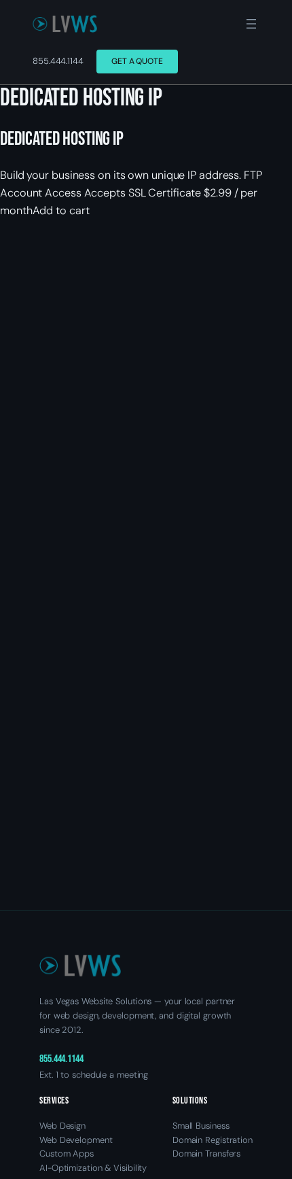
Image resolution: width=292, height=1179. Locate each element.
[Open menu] (251, 24)
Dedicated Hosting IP (62, 139)
